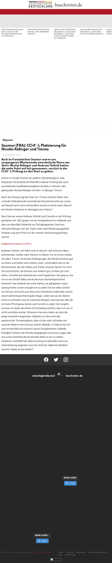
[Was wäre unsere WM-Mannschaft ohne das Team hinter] (42, 424)
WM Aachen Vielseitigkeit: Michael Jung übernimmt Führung (39, 32)
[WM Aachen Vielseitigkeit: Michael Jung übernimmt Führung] (39, 21)
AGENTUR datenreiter (41, 552)
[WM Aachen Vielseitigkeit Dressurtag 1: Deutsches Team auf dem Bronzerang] (92, 21)
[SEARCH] (109, 12)
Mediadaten (70, 555)
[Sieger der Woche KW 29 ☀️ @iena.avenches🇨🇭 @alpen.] (70, 467)
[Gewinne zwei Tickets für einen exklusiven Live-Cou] (70, 422)
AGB (60, 555)
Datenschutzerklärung (98, 552)
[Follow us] (104, 12)
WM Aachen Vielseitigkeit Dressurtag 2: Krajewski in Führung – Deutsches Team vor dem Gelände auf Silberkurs (65, 34)
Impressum (81, 552)
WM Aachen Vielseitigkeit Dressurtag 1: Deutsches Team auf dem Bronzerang (91, 32)
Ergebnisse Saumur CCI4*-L (16, 243)
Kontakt (70, 552)
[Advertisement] (13, 80)
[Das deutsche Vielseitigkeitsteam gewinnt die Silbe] (42, 498)
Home (60, 552)
